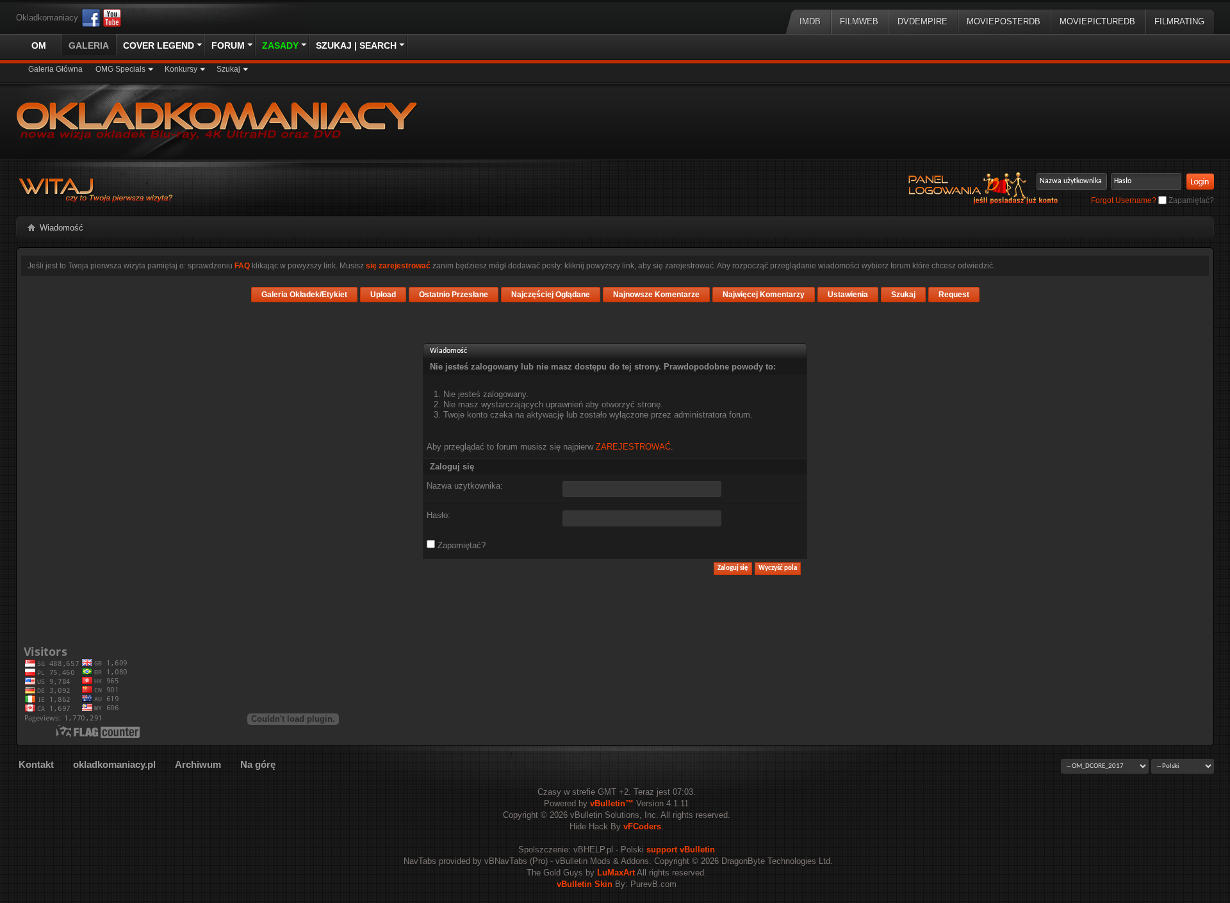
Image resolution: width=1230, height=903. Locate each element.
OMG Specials (120, 69)
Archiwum (198, 764)
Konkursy (181, 69)
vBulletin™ (612, 803)
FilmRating (1179, 21)
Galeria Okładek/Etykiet (304, 294)
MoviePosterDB (1003, 21)
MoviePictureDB (1097, 21)
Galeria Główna (55, 69)
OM (38, 45)
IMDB (810, 21)
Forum (228, 45)
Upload (383, 294)
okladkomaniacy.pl (114, 764)
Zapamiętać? (1190, 200)
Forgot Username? (1123, 200)
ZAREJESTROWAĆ (633, 447)
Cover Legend (158, 45)
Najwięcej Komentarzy (764, 294)
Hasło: (438, 515)
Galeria (89, 45)
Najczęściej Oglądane (550, 294)
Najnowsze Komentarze (656, 294)
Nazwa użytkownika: (465, 486)
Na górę (257, 764)
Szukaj (228, 69)
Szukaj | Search (356, 45)
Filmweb (859, 21)
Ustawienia (848, 294)
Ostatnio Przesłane (453, 294)
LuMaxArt (616, 872)
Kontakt (36, 764)
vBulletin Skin (584, 884)
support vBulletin (680, 849)
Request (954, 294)
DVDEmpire (922, 21)
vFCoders (642, 826)
